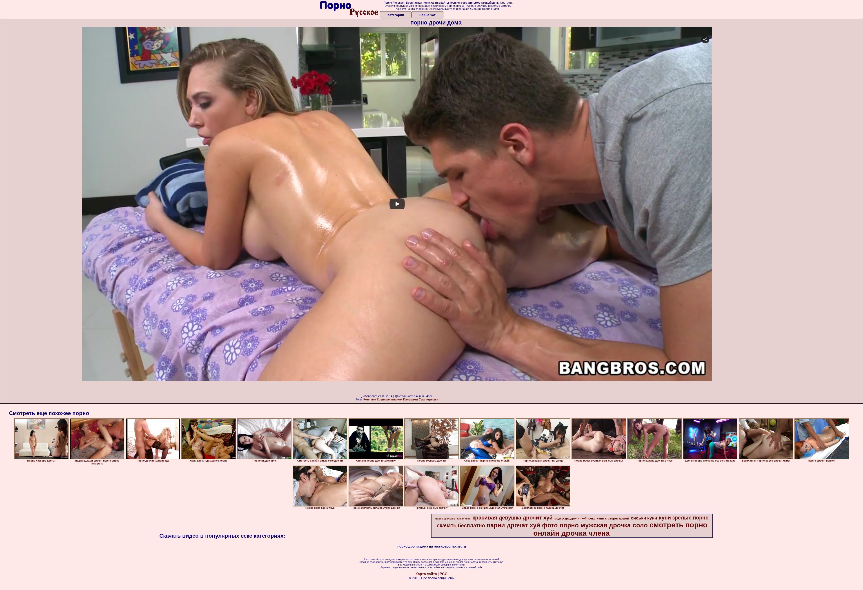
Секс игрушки (428, 399)
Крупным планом (389, 399)
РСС (443, 574)
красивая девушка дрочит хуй (512, 518)
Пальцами (410, 399)
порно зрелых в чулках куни (453, 518)
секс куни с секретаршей (608, 518)
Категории (395, 15)
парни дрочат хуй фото (522, 525)
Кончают (369, 399)
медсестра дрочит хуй (570, 518)
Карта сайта (426, 574)
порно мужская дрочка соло (604, 525)
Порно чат (427, 15)
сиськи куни (644, 518)
